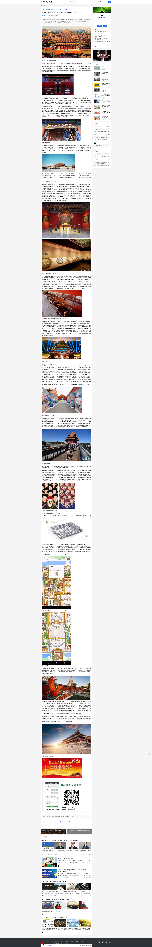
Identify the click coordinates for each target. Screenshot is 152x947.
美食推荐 (74, 1)
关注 (100, 25)
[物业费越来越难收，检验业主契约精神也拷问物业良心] (97, 101)
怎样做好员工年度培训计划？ (65, 858)
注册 (106, 1)
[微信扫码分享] (86, 945)
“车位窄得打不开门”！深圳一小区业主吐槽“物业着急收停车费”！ (105, 73)
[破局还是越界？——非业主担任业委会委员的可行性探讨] (97, 85)
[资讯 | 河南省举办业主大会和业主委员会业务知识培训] (66, 905)
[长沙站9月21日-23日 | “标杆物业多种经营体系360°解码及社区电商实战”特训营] (49, 873)
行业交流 (89, 1)
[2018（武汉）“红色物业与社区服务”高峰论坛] (66, 886)
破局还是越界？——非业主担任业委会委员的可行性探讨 (105, 84)
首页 (55, 1)
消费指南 (64, 1)
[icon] (99, 942)
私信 (105, 25)
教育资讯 (79, 1)
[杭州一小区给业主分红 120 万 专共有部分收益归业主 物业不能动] (97, 118)
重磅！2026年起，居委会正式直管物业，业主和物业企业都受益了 (105, 79)
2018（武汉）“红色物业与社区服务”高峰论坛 (54, 881)
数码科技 (69, 1)
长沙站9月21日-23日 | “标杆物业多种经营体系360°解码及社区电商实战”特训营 (74, 870)
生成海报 (83, 945)
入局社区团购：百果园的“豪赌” (102, 139)
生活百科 (59, 1)
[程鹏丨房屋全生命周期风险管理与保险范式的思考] (97, 96)
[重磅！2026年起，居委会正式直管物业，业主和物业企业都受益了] (97, 79)
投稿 (109, 1)
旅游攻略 (84, 1)
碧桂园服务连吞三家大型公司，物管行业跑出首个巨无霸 (106, 131)
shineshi (43, 15)
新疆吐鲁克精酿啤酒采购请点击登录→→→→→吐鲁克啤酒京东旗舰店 (55, 9)
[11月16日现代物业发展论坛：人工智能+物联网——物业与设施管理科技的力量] (66, 845)
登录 (103, 1)
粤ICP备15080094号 (65, 943)
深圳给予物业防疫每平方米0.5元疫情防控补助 (105, 156)
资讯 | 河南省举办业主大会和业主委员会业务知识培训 (56, 899)
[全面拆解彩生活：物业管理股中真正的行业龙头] (66, 923)
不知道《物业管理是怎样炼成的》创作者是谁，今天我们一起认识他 (108, 165)
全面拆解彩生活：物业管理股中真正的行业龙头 (54, 918)
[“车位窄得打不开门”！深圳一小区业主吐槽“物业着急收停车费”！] (97, 74)
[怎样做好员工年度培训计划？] (49, 862)
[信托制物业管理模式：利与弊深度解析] (97, 90)
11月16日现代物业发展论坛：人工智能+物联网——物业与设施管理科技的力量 (62, 840)
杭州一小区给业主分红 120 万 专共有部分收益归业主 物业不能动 (105, 118)
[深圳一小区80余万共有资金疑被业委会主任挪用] (97, 68)
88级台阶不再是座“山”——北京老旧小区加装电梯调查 (106, 147)
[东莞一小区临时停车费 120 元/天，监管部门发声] (97, 112)
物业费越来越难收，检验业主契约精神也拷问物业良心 (105, 101)
